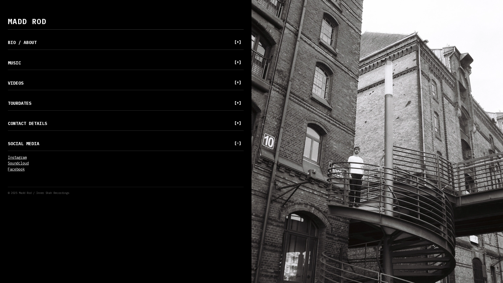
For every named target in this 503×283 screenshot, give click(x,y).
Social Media (124, 143)
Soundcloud (18, 163)
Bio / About (124, 42)
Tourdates (124, 103)
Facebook (16, 169)
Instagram (17, 157)
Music (124, 62)
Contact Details (124, 123)
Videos (124, 82)
